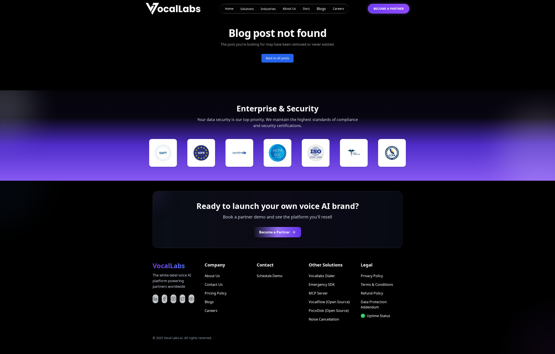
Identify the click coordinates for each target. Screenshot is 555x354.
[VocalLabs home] (173, 9)
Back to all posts (277, 58)
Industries (268, 9)
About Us (289, 9)
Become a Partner (274, 232)
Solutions (247, 9)
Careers (338, 9)
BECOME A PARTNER (389, 9)
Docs (306, 9)
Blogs (321, 8)
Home (229, 9)
